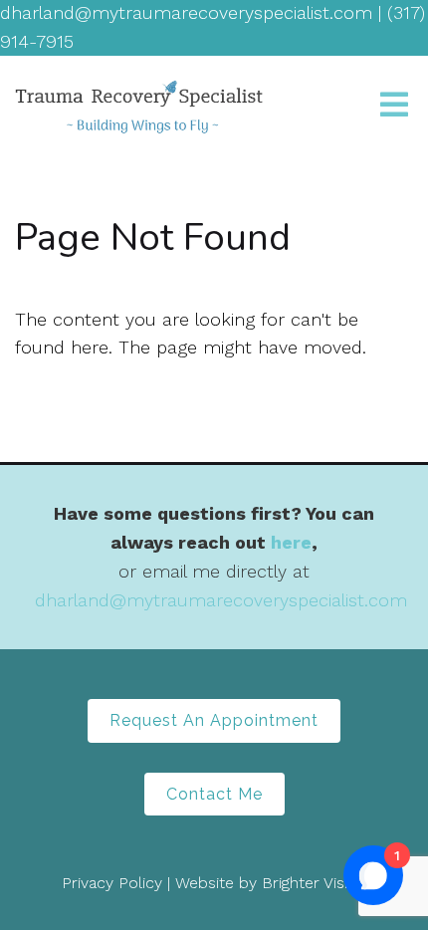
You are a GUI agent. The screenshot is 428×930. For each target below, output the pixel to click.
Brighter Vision (314, 882)
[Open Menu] (394, 106)
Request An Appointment (214, 720)
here (291, 542)
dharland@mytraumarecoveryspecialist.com (221, 599)
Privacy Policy (112, 882)
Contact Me (214, 794)
